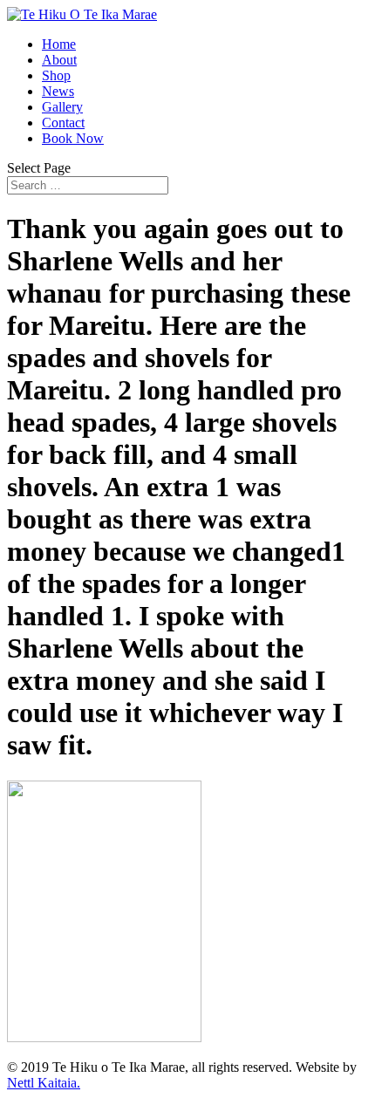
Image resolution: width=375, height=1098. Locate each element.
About (59, 59)
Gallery (62, 106)
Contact (63, 122)
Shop (56, 75)
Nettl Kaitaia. (43, 1082)
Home (59, 44)
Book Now (73, 138)
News (58, 91)
